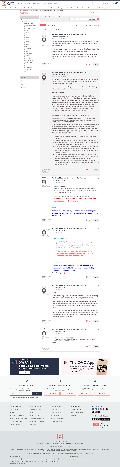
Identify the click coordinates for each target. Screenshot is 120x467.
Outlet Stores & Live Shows (38, 418)
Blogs (25, 71)
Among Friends (29, 62)
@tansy (57, 186)
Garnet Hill (73, 443)
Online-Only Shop (29, 8)
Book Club (27, 55)
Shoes (73, 8)
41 (46, 65)
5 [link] (58, 29)
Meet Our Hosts (34, 415)
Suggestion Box (29, 67)
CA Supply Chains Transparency (32, 461)
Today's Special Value (30, 28)
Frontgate (67, 443)
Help (97, 12)
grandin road (80, 443)
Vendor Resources (76, 409)
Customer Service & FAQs (17, 415)
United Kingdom (86, 459)
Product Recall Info (15, 424)
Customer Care (29, 69)
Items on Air (36, 3)
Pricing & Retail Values (27, 459)
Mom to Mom (28, 58)
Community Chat (29, 60)
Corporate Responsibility (57, 418)
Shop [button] (19, 3)
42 (46, 171)
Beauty (60, 8)
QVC (21, 10)
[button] (101, 3)
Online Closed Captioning (40, 459)
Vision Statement (14, 463)
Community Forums (35, 409)
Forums (32, 10)
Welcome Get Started (30, 25)
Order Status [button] (52, 394)
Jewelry (66, 8)
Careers (73, 415)
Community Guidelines (15, 459)
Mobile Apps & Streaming (37, 421)
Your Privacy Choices (15, 461)
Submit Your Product (77, 412)
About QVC (54, 409)
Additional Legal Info (53, 459)
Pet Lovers (28, 57)
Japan (79, 459)
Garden (46, 8)
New (11, 8)
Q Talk (26, 65)
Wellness (37, 10)
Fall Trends (18, 8)
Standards (23, 87)
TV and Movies (29, 53)
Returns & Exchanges (16, 421)
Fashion (53, 8)
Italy (76, 459)
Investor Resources (56, 421)
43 (46, 221)
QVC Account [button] (68, 394)
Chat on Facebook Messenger (18, 418)
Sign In (92, 12)
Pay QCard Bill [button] (86, 394)
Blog (31, 412)
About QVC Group (56, 412)
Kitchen (27, 39)
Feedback (33, 424)
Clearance (39, 8)
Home (84, 8)
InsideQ (27, 27)
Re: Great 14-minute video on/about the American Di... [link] (52, 10)
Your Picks (5, 8)
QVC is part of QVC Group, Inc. (44, 443)
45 (46, 322)
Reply (96, 64)
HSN (54, 443)
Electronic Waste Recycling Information (50, 461)
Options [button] (97, 34)
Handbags (27, 34)
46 (46, 348)
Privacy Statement (54, 446)
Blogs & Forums (26, 10)
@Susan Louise (59, 188)
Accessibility (22, 463)
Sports (27, 51)
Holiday (27, 44)
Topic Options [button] (51, 25)
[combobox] (66, 3)
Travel (26, 64)
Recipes (27, 41)
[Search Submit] (91, 3)
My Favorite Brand (29, 23)
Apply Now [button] (102, 394)
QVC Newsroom (55, 415)
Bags (78, 8)
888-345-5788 (14, 409)
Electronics (91, 8)
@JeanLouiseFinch (61, 337)
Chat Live (12, 412)
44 (46, 278)
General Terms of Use (65, 446)
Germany (72, 459)
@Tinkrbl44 (58, 238)
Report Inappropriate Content (46, 64)
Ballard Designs (60, 443)
